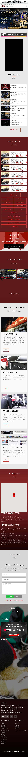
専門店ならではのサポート (10, 372)
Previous (2, 279)
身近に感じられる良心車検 (10, 411)
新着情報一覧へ (14, 129)
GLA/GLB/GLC (7, 209)
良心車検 (3, 732)
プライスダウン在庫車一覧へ (13, 246)
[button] (14, 495)
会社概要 (17, 723)
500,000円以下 (14, 212)
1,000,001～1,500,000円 (14, 219)
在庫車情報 (3, 725)
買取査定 (3, 741)
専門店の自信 (4, 728)
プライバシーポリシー (20, 730)
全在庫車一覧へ (14, 195)
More (6, 350)
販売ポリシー (4, 739)
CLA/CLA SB (20, 206)
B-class (20, 199)
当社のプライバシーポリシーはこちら (14, 600)
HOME (2, 723)
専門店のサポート (5, 730)
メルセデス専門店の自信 (10, 334)
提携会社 (3, 734)
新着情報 (3, 726)
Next (25, 279)
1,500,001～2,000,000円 (14, 223)
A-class (7, 199)
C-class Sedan (7, 202)
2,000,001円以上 (14, 226)
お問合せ (17, 728)
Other (20, 209)
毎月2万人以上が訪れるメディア (12, 447)
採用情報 (17, 726)
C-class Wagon (20, 202)
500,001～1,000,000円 (14, 216)
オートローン (4, 737)
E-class (7, 206)
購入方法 (3, 736)
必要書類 (3, 743)
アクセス (17, 725)
